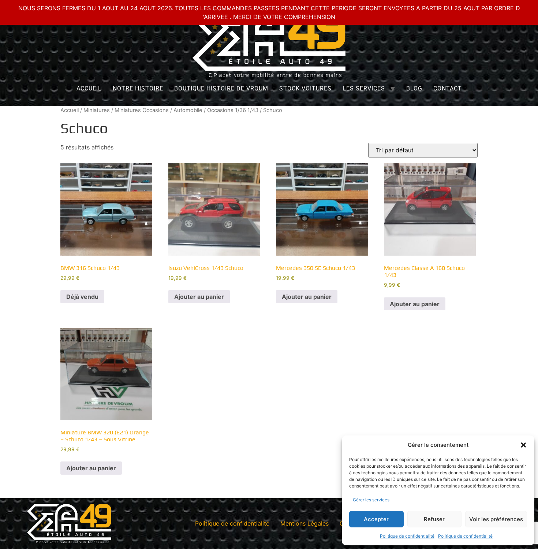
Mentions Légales (304, 523)
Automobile (187, 110)
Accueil (89, 88)
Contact (447, 88)
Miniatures (96, 110)
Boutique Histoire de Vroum (221, 88)
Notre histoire (138, 88)
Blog (414, 88)
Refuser (434, 519)
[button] (523, 445)
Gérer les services (371, 499)
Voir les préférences (496, 519)
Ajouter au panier (199, 296)
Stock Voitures (305, 88)
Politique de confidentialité (407, 536)
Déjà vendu (82, 296)
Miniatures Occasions (142, 110)
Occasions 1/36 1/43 (232, 110)
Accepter (376, 519)
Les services (364, 88)
